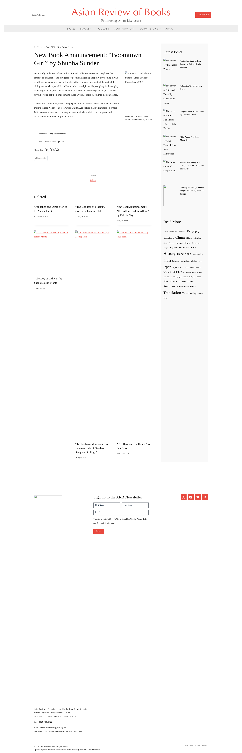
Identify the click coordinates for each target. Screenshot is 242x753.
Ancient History (168, 231)
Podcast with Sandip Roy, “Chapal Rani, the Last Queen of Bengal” (192, 165)
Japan (167, 267)
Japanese (176, 267)
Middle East (179, 272)
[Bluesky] (198, 497)
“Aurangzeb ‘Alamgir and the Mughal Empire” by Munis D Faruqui (192, 190)
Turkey (200, 293)
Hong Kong (184, 253)
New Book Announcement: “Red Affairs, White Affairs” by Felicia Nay (133, 211)
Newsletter (203, 14)
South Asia (170, 286)
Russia (198, 277)
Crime (165, 243)
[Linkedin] (205, 497)
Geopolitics (173, 247)
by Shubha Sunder (52, 134)
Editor (39, 47)
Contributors (124, 28)
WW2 (165, 298)
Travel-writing (189, 293)
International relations (188, 261)
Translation (172, 293)
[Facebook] (52, 150)
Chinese (189, 238)
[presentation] (52, 252)
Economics (196, 243)
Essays (165, 248)
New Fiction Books (65, 47)
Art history (182, 231)
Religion (192, 277)
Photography (177, 277)
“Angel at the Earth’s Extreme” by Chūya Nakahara (192, 113)
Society (190, 281)
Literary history (195, 267)
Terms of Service (103, 523)
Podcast (103, 28)
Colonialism (197, 238)
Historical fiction (187, 247)
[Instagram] (191, 497)
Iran (200, 261)
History (169, 253)
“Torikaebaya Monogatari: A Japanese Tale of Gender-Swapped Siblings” (91, 448)
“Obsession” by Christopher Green (191, 87)
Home (71, 28)
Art (176, 231)
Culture (171, 243)
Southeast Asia (186, 286)
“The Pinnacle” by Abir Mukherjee (189, 138)
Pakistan (199, 272)
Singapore (182, 281)
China (180, 237)
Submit (99, 531)
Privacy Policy (142, 519)
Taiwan (197, 287)
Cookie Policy (188, 745)
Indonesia (175, 261)
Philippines (167, 277)
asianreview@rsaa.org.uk (56, 728)
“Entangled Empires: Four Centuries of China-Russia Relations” (190, 64)
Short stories (40, 158)
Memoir (167, 272)
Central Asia (168, 238)
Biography (193, 231)
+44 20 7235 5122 (45, 722)
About (170, 28)
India (167, 260)
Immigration (197, 254)
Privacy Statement (201, 745)
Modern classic (191, 272)
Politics (185, 277)
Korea (186, 267)
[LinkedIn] (56, 150)
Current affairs (183, 243)
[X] (47, 150)
